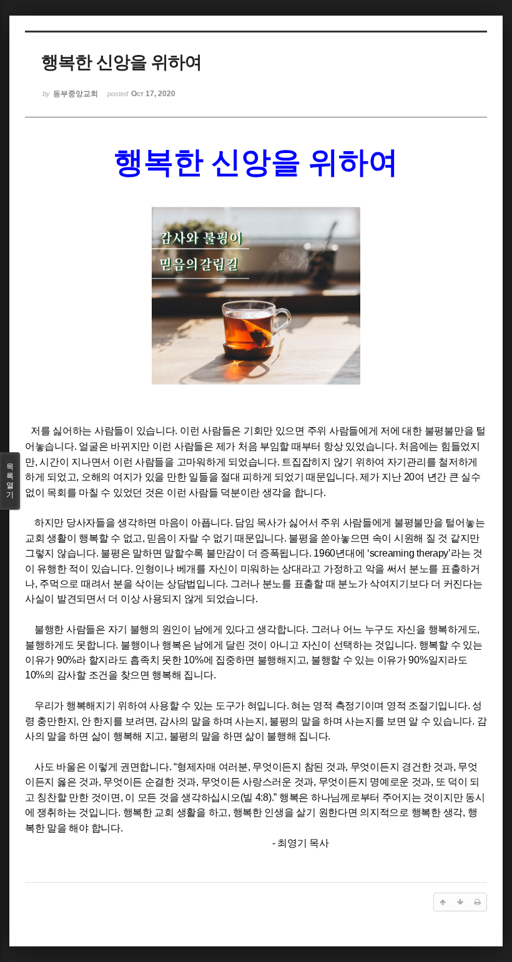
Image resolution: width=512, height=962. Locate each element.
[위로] (442, 902)
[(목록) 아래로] (460, 902)
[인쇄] (477, 902)
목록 (10, 480)
